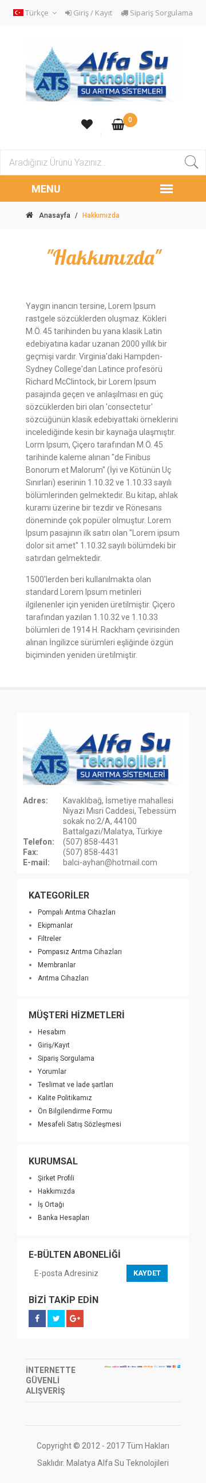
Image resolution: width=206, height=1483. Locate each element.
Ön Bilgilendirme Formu (75, 1111)
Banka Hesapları (63, 1218)
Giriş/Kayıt (54, 1045)
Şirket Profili (56, 1178)
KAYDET (147, 1273)
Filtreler (49, 939)
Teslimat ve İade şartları (75, 1085)
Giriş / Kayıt (92, 12)
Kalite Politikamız (65, 1098)
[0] (118, 125)
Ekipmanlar (55, 925)
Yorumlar (52, 1072)
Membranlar (57, 965)
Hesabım (52, 1032)
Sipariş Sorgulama (160, 12)
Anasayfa (54, 215)
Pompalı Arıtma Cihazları (77, 912)
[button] (36, 13)
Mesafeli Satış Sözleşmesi (79, 1124)
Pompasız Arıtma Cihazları (80, 952)
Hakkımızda (56, 1191)
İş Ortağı (51, 1204)
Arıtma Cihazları (63, 978)
